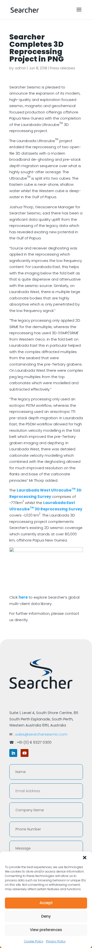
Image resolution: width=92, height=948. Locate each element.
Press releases (62, 68)
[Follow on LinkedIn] (13, 753)
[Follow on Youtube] (24, 753)
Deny (46, 916)
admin (20, 68)
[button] (84, 857)
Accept (46, 902)
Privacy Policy (56, 941)
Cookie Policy (33, 941)
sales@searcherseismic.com (41, 734)
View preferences (46, 929)
